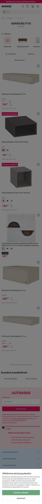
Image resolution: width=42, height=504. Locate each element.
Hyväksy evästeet (21, 492)
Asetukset (21, 498)
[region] (21, 486)
